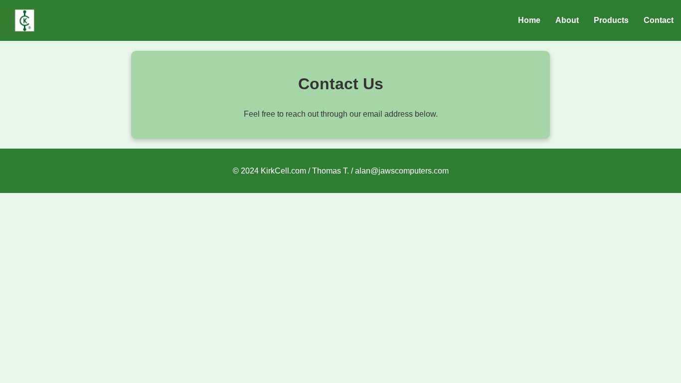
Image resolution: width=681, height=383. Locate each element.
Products (611, 20)
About (567, 20)
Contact (659, 20)
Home (529, 20)
